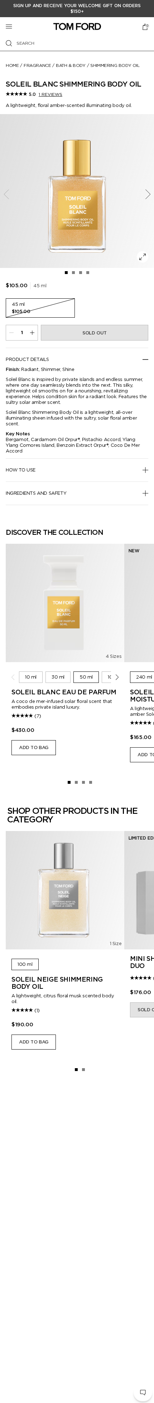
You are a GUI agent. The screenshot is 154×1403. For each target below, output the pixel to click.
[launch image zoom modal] (142, 257)
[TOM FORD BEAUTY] (77, 26)
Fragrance (37, 65)
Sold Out (94, 333)
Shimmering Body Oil (114, 65)
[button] (143, 1392)
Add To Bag (33, 747)
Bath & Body (71, 65)
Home (12, 65)
